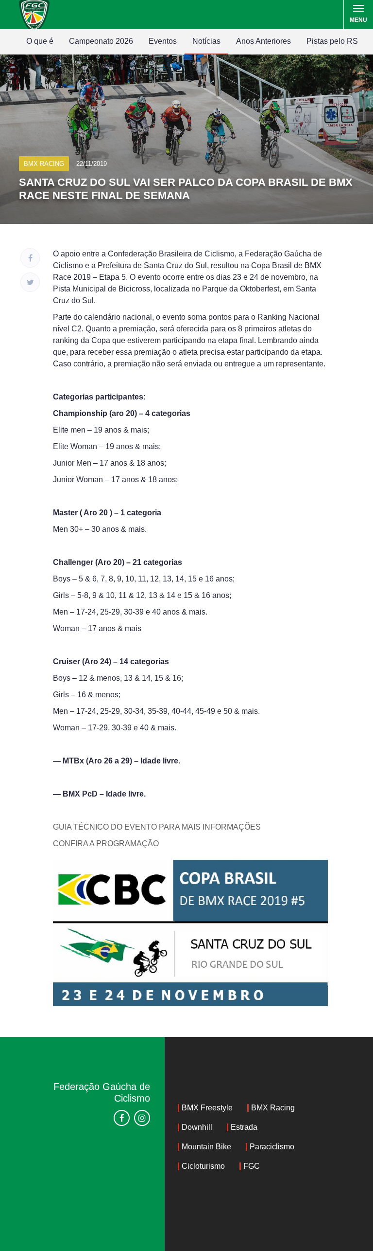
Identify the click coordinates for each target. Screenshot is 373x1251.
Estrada (244, 1127)
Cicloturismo (203, 1166)
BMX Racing (273, 1108)
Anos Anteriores (263, 41)
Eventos (163, 41)
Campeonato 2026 (101, 41)
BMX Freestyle (207, 1108)
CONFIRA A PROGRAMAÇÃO (106, 843)
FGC (251, 1166)
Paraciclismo (272, 1146)
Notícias (206, 41)
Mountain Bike (206, 1146)
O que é (39, 41)
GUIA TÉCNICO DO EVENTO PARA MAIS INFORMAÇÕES (157, 827)
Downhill (197, 1127)
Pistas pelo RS (332, 41)
